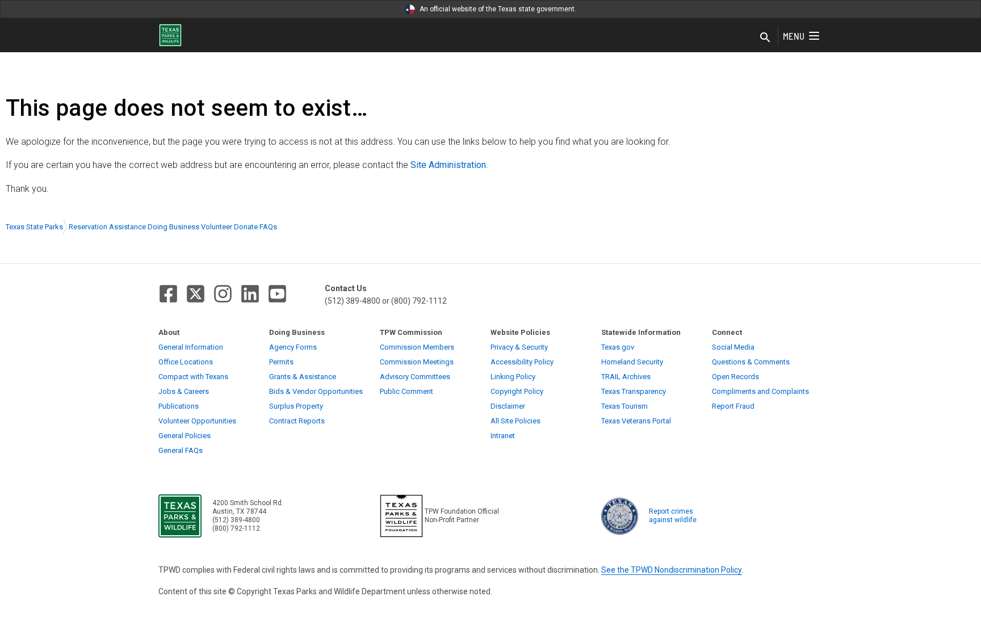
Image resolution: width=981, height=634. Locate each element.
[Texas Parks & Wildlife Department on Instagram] (223, 294)
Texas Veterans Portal (636, 421)
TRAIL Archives (626, 376)
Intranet (503, 435)
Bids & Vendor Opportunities (316, 391)
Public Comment (406, 391)
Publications (178, 406)
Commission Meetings (417, 362)
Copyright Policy (517, 391)
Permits (281, 362)
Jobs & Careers (183, 391)
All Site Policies (515, 421)
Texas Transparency (633, 391)
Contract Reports (297, 421)
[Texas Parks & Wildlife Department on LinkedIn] (250, 294)
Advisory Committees (415, 376)
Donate (246, 226)
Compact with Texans (193, 376)
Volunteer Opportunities (197, 421)
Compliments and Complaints (760, 391)
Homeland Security (632, 362)
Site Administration (448, 164)
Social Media (733, 347)
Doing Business (173, 226)
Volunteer (216, 226)
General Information (190, 347)
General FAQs (180, 450)
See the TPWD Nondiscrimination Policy (671, 569)
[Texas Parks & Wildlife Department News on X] (196, 294)
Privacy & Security (519, 347)
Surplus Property (296, 406)
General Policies (184, 435)
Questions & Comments (751, 362)
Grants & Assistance (302, 376)
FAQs (268, 226)
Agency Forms (293, 347)
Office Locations (185, 362)
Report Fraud (733, 406)
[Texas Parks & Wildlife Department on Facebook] (168, 294)
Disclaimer (508, 406)
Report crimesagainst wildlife (673, 515)
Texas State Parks (34, 226)
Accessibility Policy (522, 362)
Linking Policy (513, 376)
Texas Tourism (624, 406)
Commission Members (417, 347)
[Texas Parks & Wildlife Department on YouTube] (277, 294)
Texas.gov (617, 347)
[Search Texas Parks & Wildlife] (765, 38)
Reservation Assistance (107, 226)
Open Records (735, 376)
